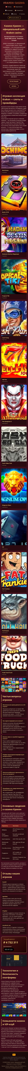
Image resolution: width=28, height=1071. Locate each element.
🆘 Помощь (8, 6)
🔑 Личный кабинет (14, 17)
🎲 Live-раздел (9, 10)
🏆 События (6, 14)
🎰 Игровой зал (19, 10)
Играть (14, 86)
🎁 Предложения (18, 6)
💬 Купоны (14, 14)
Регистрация (14, 81)
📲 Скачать (22, 14)
